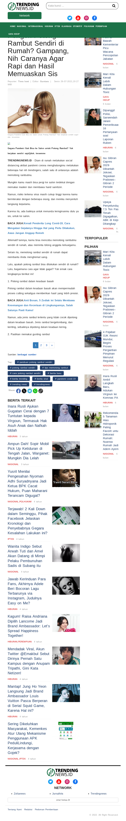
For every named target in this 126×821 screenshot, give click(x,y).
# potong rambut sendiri (22, 367)
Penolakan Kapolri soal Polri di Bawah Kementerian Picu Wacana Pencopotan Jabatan (111, 44)
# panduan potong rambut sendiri (34, 362)
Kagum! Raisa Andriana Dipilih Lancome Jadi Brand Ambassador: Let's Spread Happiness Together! (29, 626)
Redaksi (28, 809)
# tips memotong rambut (55, 367)
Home (12, 26)
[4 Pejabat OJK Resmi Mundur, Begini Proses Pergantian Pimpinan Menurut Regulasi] (93, 338)
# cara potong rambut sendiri (25, 373)
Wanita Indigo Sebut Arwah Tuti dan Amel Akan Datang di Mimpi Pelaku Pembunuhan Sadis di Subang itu (26, 556)
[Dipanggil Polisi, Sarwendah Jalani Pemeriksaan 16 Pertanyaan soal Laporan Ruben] (93, 117)
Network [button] (24, 15)
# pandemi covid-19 (65, 379)
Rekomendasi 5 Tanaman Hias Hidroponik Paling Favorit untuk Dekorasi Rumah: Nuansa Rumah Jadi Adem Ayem (111, 431)
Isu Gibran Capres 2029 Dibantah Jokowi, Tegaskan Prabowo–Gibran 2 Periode (109, 172)
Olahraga (66, 26)
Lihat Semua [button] (62, 800)
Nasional (22, 26)
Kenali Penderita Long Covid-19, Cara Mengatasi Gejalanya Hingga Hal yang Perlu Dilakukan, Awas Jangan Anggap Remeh (41, 228)
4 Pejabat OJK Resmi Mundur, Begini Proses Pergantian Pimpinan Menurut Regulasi (110, 346)
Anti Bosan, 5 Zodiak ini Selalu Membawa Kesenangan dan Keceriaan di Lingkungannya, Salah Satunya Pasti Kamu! (41, 305)
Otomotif (77, 26)
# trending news (18, 384)
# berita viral (41, 379)
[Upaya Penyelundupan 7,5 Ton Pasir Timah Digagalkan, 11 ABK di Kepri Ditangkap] (93, 208)
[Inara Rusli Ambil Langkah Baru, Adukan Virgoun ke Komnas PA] (93, 382)
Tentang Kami (15, 809)
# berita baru (54, 373)
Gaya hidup (14, 34)
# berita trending (18, 379)
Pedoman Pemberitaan (46, 809)
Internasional (35, 26)
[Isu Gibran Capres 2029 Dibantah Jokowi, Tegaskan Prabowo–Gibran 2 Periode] (93, 164)
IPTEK (57, 26)
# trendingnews (42, 384)
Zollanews (20, 793)
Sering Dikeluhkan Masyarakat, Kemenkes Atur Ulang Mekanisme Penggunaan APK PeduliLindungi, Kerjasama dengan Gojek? (27, 738)
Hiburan (49, 26)
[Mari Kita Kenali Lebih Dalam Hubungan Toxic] (93, 80)
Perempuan (101, 26)
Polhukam (89, 26)
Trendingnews (98, 793)
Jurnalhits (57, 793)
